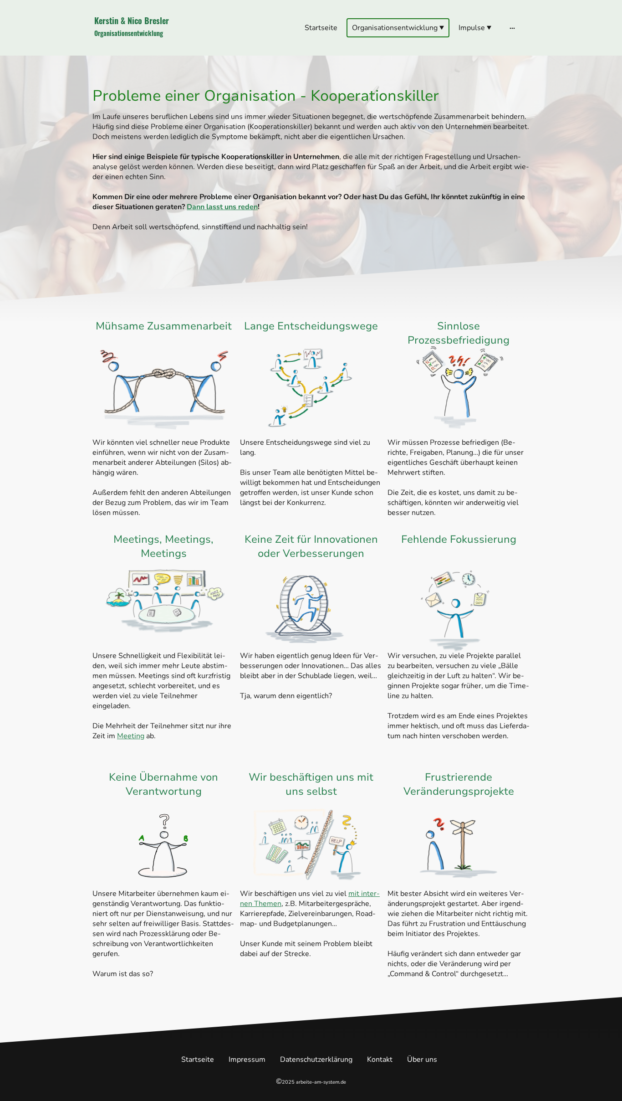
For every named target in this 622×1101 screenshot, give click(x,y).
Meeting (130, 736)
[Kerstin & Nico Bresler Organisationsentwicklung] (165, 47)
